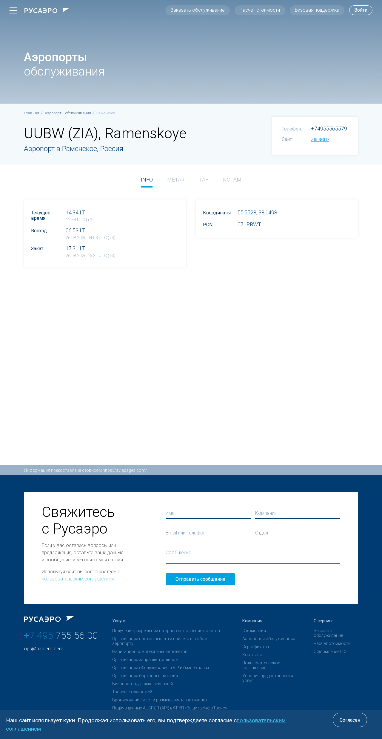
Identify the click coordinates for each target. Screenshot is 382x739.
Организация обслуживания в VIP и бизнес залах (160, 667)
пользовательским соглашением (78, 579)
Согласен (350, 720)
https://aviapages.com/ (125, 470)
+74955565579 (329, 128)
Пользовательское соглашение (261, 665)
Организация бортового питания (145, 675)
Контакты (252, 654)
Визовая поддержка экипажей (142, 683)
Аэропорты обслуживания (268, 638)
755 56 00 (61, 635)
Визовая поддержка (317, 10)
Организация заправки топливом (145, 659)
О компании (254, 630)
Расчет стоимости (260, 10)
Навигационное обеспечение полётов (149, 651)
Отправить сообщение (200, 579)
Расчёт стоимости (332, 643)
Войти (360, 10)
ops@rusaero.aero (44, 649)
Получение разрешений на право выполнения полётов (166, 630)
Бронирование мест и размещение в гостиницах (159, 699)
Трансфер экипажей (132, 691)
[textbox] (297, 533)
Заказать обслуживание (197, 10)
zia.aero (320, 139)
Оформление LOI (330, 651)
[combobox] (297, 533)
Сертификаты (255, 646)
